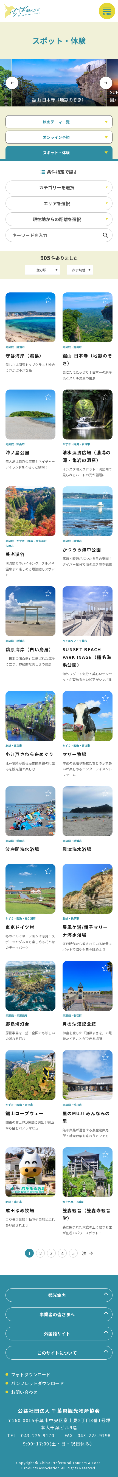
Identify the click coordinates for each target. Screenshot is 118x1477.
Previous (12, 83)
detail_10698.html (81, 790)
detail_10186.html (81, 867)
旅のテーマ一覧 (56, 122)
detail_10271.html (24, 490)
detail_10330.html (24, 1054)
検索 (105, 235)
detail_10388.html (24, 590)
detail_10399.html (81, 965)
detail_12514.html (24, 695)
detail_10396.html (24, 296)
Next (106, 83)
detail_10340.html (81, 393)
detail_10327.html (81, 695)
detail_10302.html (81, 1151)
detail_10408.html (24, 965)
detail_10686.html (24, 790)
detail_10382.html (81, 1054)
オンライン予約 (56, 137)
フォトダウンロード (30, 1374)
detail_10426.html (24, 393)
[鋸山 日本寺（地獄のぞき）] (59, 82)
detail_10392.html (81, 490)
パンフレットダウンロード (37, 1383)
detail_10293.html (24, 867)
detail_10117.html (81, 590)
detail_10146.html (24, 1151)
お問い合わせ (24, 1392)
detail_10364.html (81, 296)
